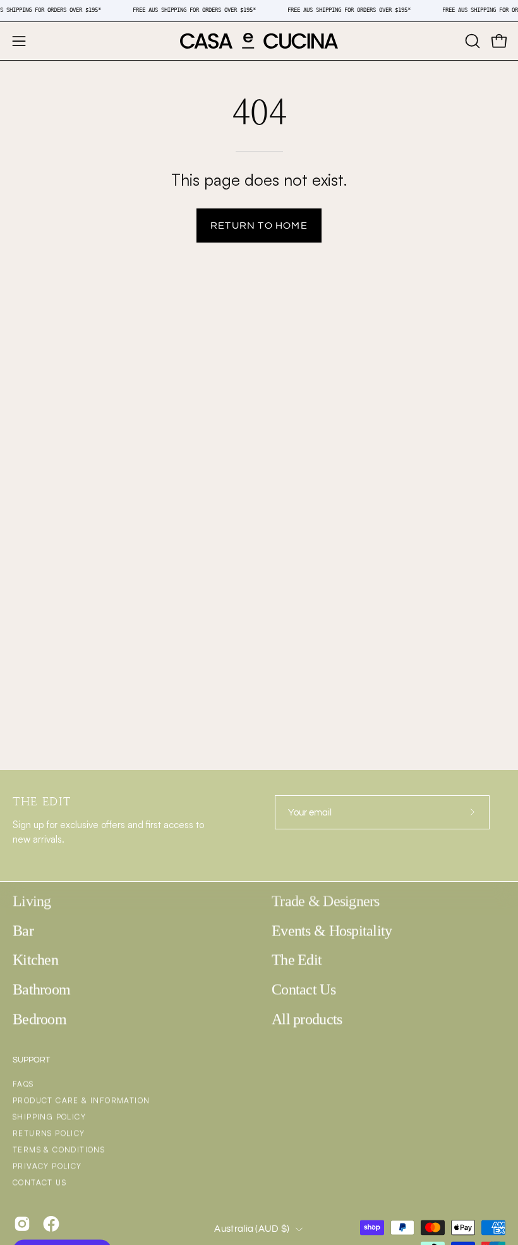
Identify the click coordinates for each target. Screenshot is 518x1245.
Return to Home (259, 225)
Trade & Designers (326, 901)
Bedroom (39, 1018)
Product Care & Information (81, 1100)
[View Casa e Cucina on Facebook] (51, 1224)
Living (32, 901)
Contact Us (303, 989)
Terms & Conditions (59, 1150)
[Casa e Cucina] (259, 41)
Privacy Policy (47, 1166)
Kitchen (35, 959)
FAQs (23, 1084)
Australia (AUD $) (251, 1229)
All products (307, 1018)
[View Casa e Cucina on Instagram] (22, 1224)
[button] (471, 41)
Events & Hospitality (332, 930)
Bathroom (41, 989)
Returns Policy (49, 1133)
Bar (23, 930)
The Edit (297, 959)
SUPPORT (31, 1060)
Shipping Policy (49, 1117)
